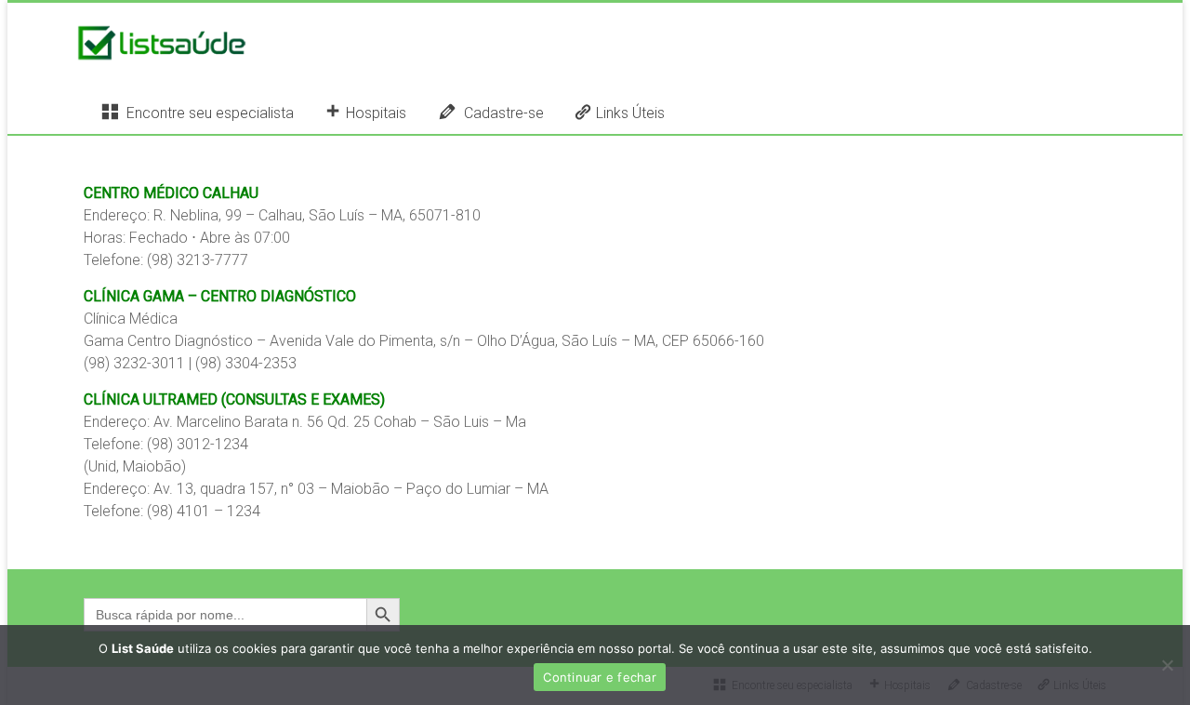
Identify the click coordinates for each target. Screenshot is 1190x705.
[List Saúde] (162, 39)
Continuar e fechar (599, 677)
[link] (171, 193)
